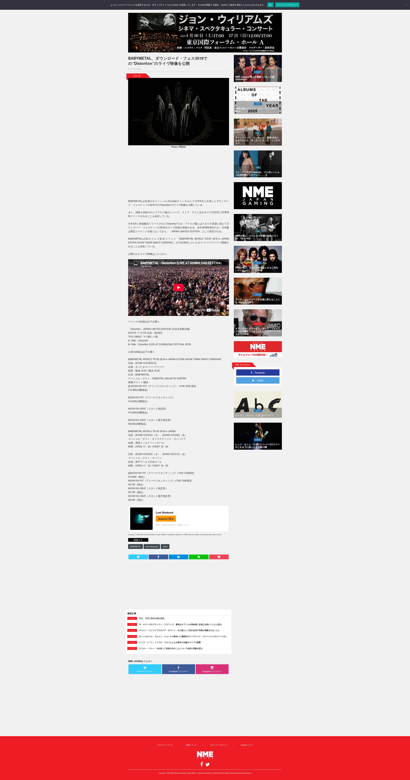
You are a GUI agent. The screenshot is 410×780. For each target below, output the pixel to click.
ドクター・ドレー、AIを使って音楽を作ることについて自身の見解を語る (171, 648)
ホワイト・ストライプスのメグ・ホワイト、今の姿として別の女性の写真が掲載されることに (179, 630)
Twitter (259, 380)
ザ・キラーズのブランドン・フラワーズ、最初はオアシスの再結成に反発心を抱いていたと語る (180, 624)
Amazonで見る (166, 518)
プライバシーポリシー (218, 745)
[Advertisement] (178, 174)
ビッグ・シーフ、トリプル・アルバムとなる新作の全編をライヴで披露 (170, 642)
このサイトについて (165, 745)
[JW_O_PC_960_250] (205, 32)
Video (165, 546)
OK (270, 5)
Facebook (258, 372)
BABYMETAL (135, 546)
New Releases (151, 546)
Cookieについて (247, 745)
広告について (191, 745)
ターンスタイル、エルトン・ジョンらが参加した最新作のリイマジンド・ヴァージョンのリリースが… (183, 636)
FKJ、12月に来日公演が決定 (151, 618)
